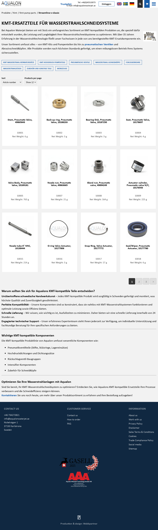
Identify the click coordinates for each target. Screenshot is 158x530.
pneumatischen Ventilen (99, 44)
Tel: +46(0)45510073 (87, 2)
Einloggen (106, 3)
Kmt (15, 12)
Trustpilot (65, 4)
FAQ (69, 423)
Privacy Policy (135, 423)
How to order (73, 419)
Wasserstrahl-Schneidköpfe (107, 62)
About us (133, 415)
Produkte (6, 12)
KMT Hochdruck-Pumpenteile (52, 62)
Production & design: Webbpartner (78, 523)
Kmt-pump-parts (28, 12)
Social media (135, 444)
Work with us (135, 419)
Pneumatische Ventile (80, 62)
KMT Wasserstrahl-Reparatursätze (18, 62)
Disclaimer (134, 427)
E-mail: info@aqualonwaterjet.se (81, 5)
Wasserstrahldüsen (12, 68)
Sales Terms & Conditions (141, 432)
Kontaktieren (9, 395)
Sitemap (133, 448)
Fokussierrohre (133, 62)
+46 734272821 (11, 415)
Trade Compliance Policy (141, 440)
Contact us (72, 415)
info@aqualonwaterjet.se (16, 418)
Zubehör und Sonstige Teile (39, 68)
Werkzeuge (62, 68)
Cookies (132, 436)
